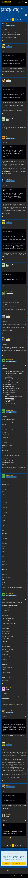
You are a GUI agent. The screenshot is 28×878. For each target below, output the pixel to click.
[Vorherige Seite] (7, 19)
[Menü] (26, 1)
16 (17, 19)
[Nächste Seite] (20, 19)
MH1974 (14, 110)
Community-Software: (14, 875)
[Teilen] (26, 15)
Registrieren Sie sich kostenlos (14, 857)
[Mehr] (25, 29)
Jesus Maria (15, 704)
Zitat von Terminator (9, 55)
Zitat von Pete (8, 274)
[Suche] (18, 1)
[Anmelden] (22, 2)
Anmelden (6, 863)
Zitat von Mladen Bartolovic (11, 721)
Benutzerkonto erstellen (18, 863)
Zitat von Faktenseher (10, 795)
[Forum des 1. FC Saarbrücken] (6, 1)
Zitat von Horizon (9, 231)
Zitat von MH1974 (9, 146)
